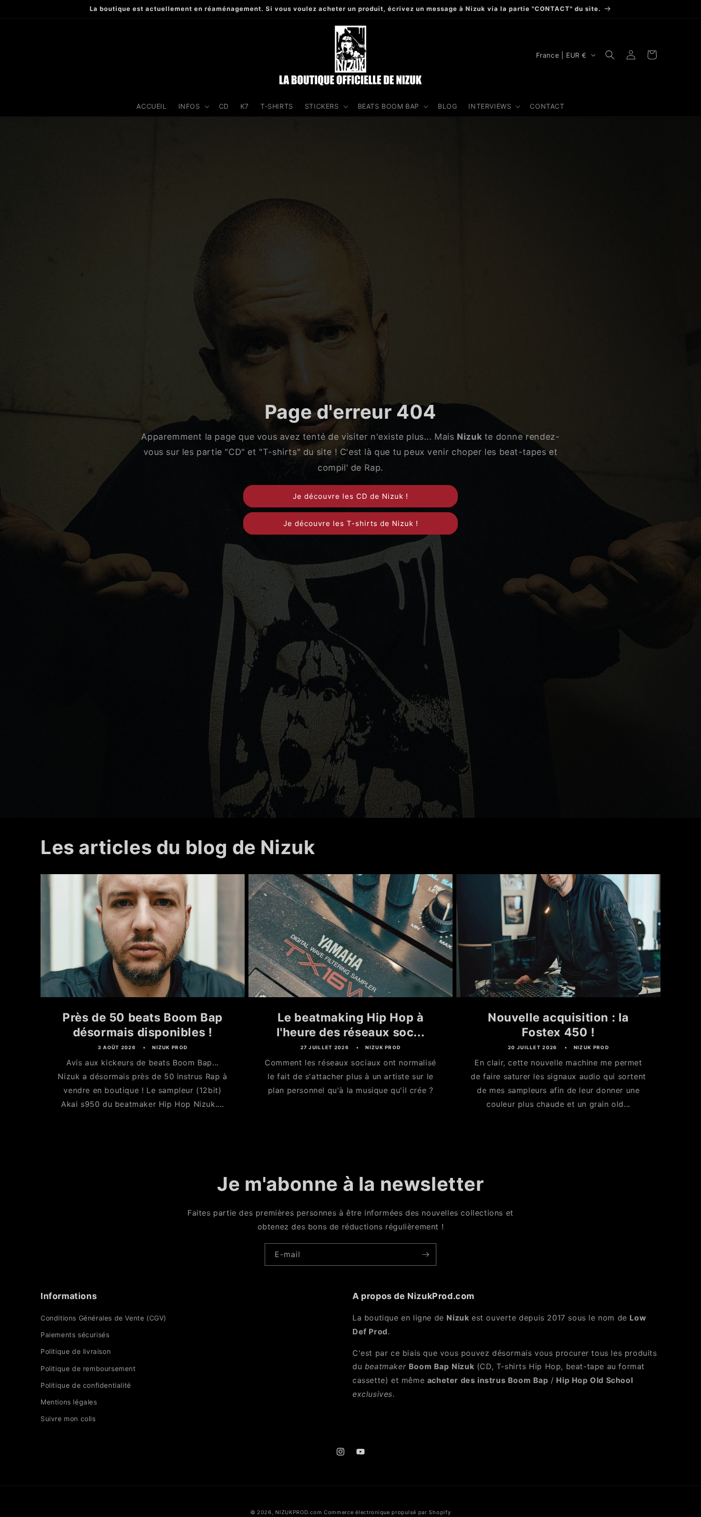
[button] (193, 106)
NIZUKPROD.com (298, 1512)
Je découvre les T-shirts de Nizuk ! (350, 523)
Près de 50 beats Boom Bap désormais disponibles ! (142, 1024)
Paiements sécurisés (75, 1335)
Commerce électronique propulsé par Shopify (387, 1512)
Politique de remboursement (88, 1368)
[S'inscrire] (425, 1254)
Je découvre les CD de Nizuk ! (350, 496)
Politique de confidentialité (86, 1385)
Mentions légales (69, 1402)
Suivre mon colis (68, 1418)
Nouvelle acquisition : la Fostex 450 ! (558, 1024)
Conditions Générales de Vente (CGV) (103, 1318)
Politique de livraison (76, 1352)
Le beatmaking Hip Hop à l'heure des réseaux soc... (351, 1024)
